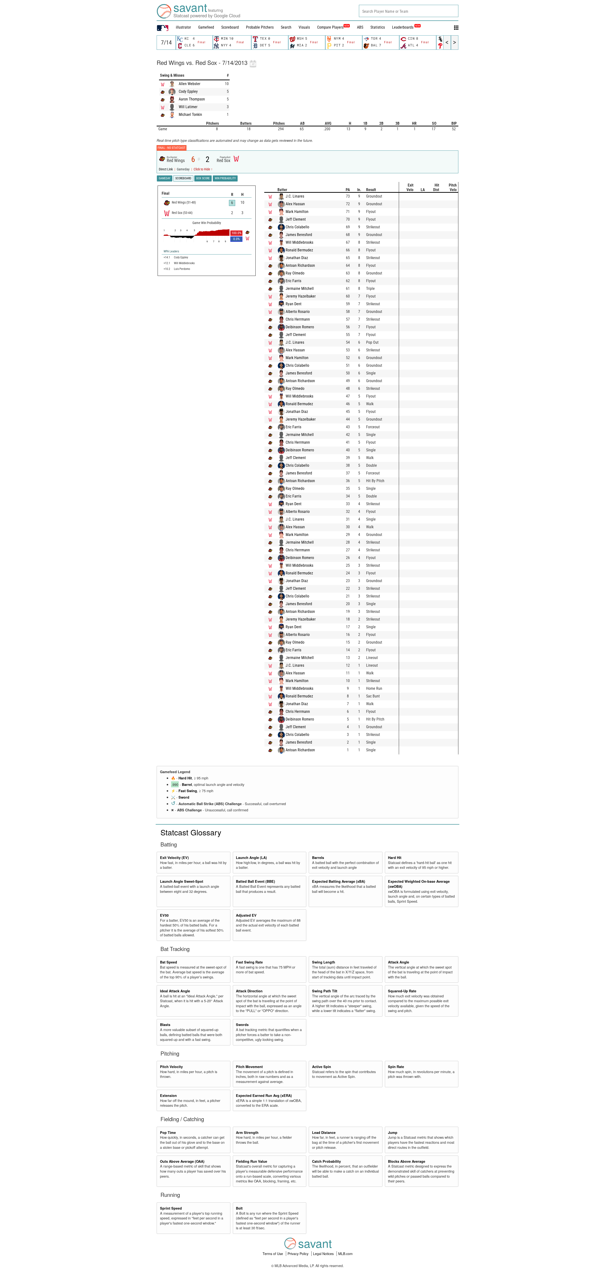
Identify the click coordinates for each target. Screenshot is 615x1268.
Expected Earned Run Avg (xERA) (264, 1095)
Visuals (304, 27)
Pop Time (168, 1132)
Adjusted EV (246, 915)
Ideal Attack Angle (175, 990)
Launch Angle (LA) (251, 857)
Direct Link (166, 169)
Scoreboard (230, 27)
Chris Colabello (297, 227)
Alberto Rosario (298, 311)
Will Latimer (188, 107)
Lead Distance (324, 1132)
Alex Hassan (295, 204)
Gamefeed (206, 27)
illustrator (183, 27)
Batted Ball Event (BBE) (255, 881)
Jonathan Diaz (297, 257)
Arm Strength (247, 1132)
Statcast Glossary (190, 832)
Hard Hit (185, 778)
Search (286, 27)
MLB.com (345, 1253)
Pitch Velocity (171, 1066)
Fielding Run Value (251, 1161)
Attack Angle (398, 962)
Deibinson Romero (300, 327)
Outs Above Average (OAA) (182, 1161)
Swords (242, 1024)
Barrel (187, 784)
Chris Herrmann (298, 319)
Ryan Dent (293, 304)
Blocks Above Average (406, 1161)
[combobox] (408, 11)
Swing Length (323, 962)
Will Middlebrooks (299, 242)
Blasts (165, 1024)
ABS (360, 27)
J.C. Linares (295, 196)
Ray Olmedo (295, 273)
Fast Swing (187, 790)
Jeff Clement (296, 219)
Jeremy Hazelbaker (301, 296)
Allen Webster (189, 83)
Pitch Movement (249, 1066)
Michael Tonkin (190, 114)
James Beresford (299, 234)
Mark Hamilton (297, 211)
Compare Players (330, 27)
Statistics (377, 27)
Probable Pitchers (260, 27)
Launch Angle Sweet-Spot (181, 881)
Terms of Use (273, 1253)
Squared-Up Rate (402, 990)
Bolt (239, 1208)
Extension (168, 1095)
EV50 (164, 915)
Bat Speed (168, 962)
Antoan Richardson (300, 265)
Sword (183, 797)
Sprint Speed (171, 1208)
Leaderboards (406, 27)
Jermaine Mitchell (300, 288)
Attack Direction (249, 990)
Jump (392, 1132)
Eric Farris (293, 281)
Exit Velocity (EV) (174, 857)
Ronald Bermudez (299, 250)
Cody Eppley (188, 91)
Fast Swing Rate (249, 962)
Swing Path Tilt (324, 990)
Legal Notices (324, 1253)
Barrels (318, 857)
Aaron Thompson (192, 99)
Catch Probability (326, 1161)
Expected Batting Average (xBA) (338, 881)
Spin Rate (396, 1066)
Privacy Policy (298, 1253)
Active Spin (321, 1066)
